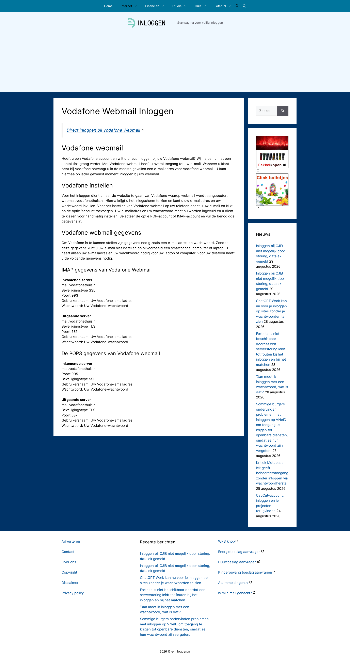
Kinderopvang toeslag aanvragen (245, 572)
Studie (177, 6)
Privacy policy (73, 593)
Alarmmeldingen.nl (233, 583)
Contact (68, 552)
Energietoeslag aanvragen (239, 552)
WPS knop (226, 541)
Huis (198, 6)
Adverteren (71, 541)
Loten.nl (220, 6)
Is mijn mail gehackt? (235, 593)
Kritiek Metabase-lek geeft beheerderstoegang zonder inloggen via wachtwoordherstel (272, 473)
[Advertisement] (175, 63)
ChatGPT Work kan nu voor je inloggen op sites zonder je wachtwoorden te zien (271, 311)
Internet (126, 6)
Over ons (69, 562)
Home (108, 6)
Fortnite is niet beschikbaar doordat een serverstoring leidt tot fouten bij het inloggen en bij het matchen (271, 349)
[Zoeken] (282, 111)
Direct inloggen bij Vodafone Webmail (103, 130)
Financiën (152, 6)
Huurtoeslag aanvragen (237, 562)
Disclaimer (70, 583)
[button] (244, 6)
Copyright (69, 572)
